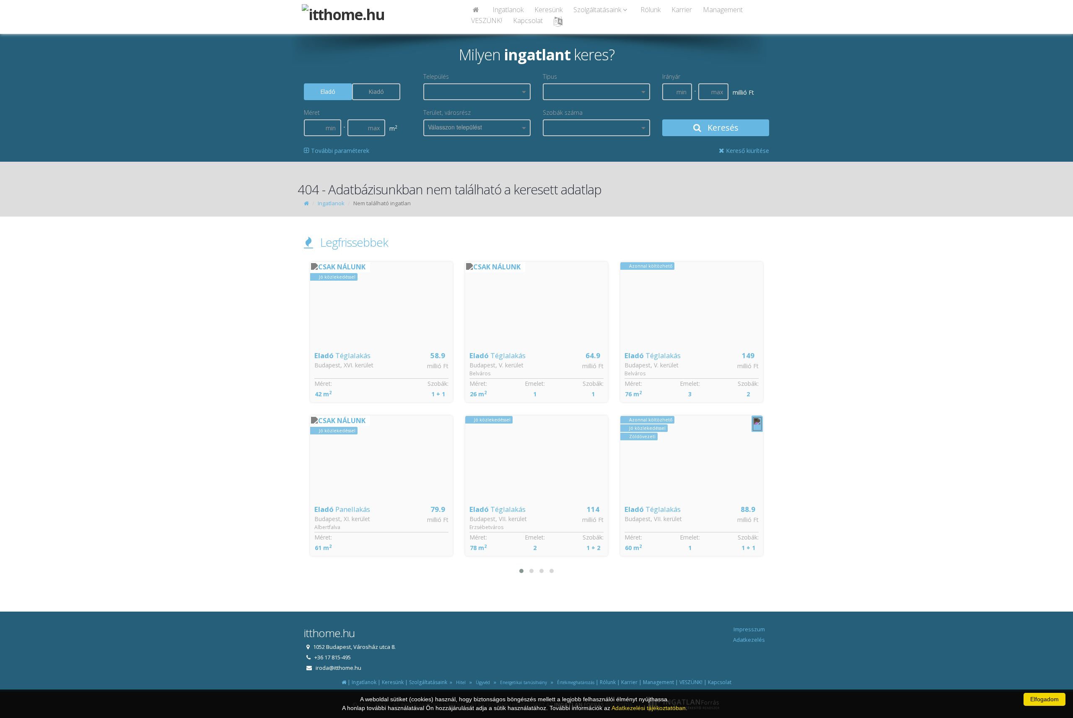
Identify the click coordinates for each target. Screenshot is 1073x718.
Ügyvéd (481, 682)
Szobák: (438, 383)
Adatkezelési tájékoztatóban (649, 708)
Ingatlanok (508, 9)
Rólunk (650, 9)
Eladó (327, 92)
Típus (550, 76)
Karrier (681, 9)
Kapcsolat (528, 20)
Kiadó (376, 92)
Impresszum (749, 629)
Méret (312, 112)
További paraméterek (339, 151)
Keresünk (548, 9)
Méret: (323, 383)
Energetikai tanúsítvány (522, 682)
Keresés (722, 127)
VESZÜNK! (486, 20)
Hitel (460, 682)
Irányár (671, 76)
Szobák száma (563, 112)
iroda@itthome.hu (338, 668)
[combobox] (477, 91)
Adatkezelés (749, 639)
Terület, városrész (447, 112)
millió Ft (437, 366)
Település (436, 76)
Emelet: (380, 383)
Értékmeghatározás (574, 682)
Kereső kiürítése (746, 151)
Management (723, 9)
